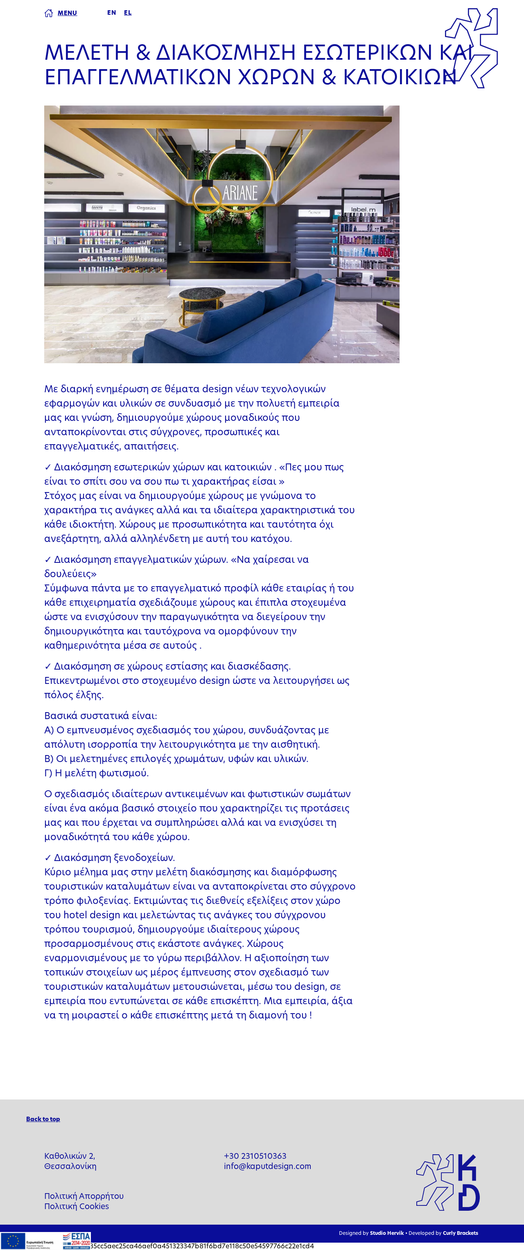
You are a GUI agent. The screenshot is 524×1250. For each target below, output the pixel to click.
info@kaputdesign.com (268, 1167)
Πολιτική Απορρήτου (84, 1197)
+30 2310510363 (255, 1157)
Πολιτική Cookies (76, 1207)
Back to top (43, 1120)
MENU (67, 14)
